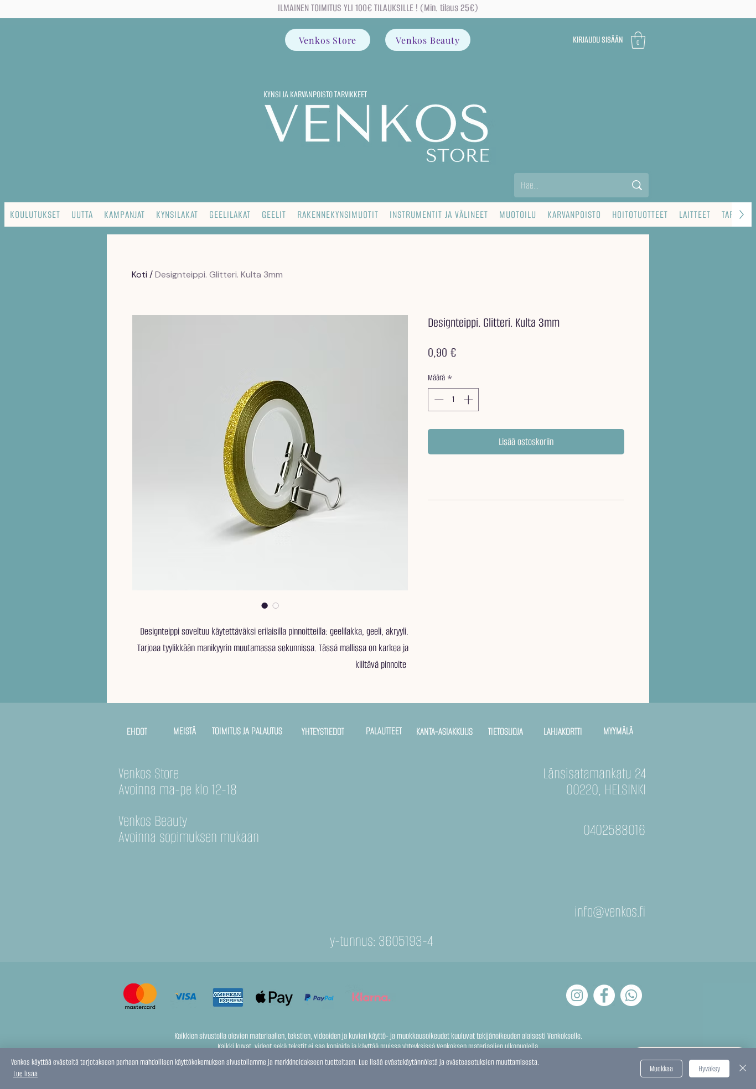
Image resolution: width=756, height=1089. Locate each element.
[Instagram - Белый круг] (577, 995)
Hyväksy (709, 1069)
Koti (139, 274)
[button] (638, 40)
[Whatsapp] (631, 995)
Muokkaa (661, 1069)
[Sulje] (742, 1068)
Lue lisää (25, 1074)
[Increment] (469, 400)
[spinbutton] (453, 400)
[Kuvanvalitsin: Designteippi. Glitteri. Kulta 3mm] (264, 605)
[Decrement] (437, 400)
